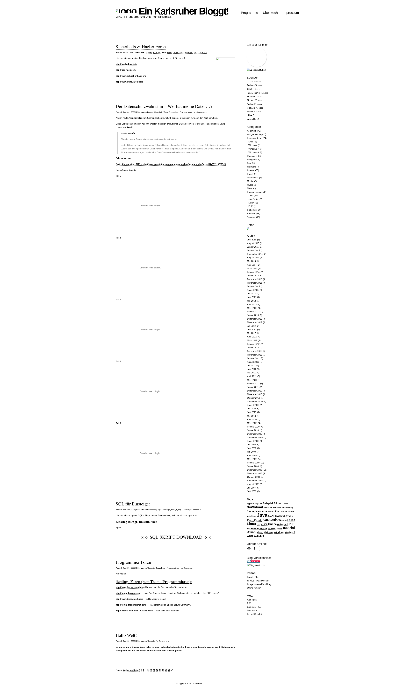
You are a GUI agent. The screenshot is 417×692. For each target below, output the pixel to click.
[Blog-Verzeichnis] (253, 561)
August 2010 (253, 405)
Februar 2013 (253, 311)
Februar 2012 (253, 344)
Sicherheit (156, 52)
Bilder (277, 503)
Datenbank (151, 510)
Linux (250, 141)
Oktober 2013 (253, 286)
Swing (279, 528)
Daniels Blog (253, 577)
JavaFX (271, 516)
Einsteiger (166, 510)
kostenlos (272, 519)
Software (251, 213)
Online (272, 524)
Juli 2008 (251, 488)
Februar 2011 (253, 383)
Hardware (251, 167)
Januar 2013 (253, 315)
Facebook (262, 511)
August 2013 (253, 290)
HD (282, 511)
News (249, 188)
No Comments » (200, 52)
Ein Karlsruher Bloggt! (183, 11)
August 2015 (253, 243)
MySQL (174, 510)
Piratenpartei (253, 528)
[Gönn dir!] (256, 70)
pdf (286, 524)
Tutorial (186, 510)
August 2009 (253, 441)
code (286, 504)
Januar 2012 (253, 347)
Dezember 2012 (254, 319)
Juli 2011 (251, 365)
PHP (250, 206)
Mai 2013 (251, 301)
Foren (169, 52)
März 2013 (252, 308)
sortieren (271, 528)
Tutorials (251, 217)
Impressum (291, 12)
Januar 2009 (253, 466)
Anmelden (252, 600)
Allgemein (151, 568)
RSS (249, 603)
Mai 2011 (251, 372)
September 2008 (255, 480)
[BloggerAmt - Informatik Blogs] (256, 565)
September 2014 (255, 254)
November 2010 (254, 394)
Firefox (271, 511)
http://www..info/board (129, 82)
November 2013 (254, 283)
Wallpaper (268, 532)
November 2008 (254, 473)
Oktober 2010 (253, 398)
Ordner (280, 524)
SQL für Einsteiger (133, 504)
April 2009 (252, 455)
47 (157, 670)
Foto (277, 511)
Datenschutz (174, 112)
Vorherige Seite (130, 670)
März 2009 (252, 459)
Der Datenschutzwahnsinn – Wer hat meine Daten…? (164, 106)
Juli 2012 (251, 326)
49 (163, 670)
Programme (249, 12)
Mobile (250, 181)
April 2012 (252, 337)
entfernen (277, 508)
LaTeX (251, 203)
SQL (180, 510)
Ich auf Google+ (254, 614)
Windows (252, 145)
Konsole (258, 520)
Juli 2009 (251, 444)
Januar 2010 (253, 430)
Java (250, 195)
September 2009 (255, 437)
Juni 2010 (251, 412)
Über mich (270, 12)
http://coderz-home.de (127, 610)
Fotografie (252, 159)
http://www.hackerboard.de (129, 587)
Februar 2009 (253, 462)
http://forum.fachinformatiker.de (132, 605)
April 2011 (251, 376)
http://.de (126, 64)
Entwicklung (287, 508)
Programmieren (173, 568)
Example (252, 511)
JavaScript (253, 199)
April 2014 (252, 265)
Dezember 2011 (254, 351)
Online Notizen (254, 588)
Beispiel (268, 503)
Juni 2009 (251, 448)
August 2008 (253, 484)
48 (160, 670)
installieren (251, 516)
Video (190, 112)
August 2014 (253, 257)
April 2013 (252, 304)
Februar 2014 (253, 272)
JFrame (289, 516)
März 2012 (252, 340)
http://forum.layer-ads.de (128, 593)
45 (151, 670)
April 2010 (252, 419)
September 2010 (255, 401)
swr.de (131, 133)
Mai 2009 (251, 452)
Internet (149, 52)
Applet (249, 504)
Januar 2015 (253, 247)
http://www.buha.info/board (129, 599)
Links (182, 52)
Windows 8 (253, 152)
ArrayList (257, 504)
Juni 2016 (251, 239)
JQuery (250, 520)
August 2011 (253, 362)
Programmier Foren (133, 562)
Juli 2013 (251, 293)
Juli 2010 (251, 408)
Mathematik (252, 177)
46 (154, 670)
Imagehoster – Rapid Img (259, 584)
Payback (183, 112)
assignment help (255, 134)
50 (166, 670)
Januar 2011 (253, 387)
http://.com (126, 70)
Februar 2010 (253, 427)
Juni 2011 (251, 369)
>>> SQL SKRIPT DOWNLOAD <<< (176, 537)
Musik (250, 185)
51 (169, 670)
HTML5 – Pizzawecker (257, 581)
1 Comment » (195, 510)
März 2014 (252, 268)
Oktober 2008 (253, 477)
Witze (250, 535)
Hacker (176, 52)
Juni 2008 (251, 491)
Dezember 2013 (254, 279)
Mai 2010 (251, 416)
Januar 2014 (253, 275)
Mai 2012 (251, 333)
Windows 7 (253, 149)
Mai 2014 (251, 261)
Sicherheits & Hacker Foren (141, 46)
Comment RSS (254, 607)
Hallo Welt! (126, 635)
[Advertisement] (175, 31)
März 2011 (252, 380)
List (258, 524)
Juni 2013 (251, 297)
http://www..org (131, 76)
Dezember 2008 (254, 470)
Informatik (289, 511)
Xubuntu (259, 536)
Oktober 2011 (253, 358)
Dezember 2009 (254, 434)
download (255, 507)
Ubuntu (251, 532)
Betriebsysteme (254, 138)
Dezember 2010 (254, 391)
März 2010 (252, 423)
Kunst (250, 174)
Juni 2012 (251, 329)
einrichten (268, 508)
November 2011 (254, 355)
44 (148, 670)
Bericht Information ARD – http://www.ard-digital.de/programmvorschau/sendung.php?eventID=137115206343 (171, 164)
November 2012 (254, 322)
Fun (249, 163)
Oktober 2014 (253, 250)
